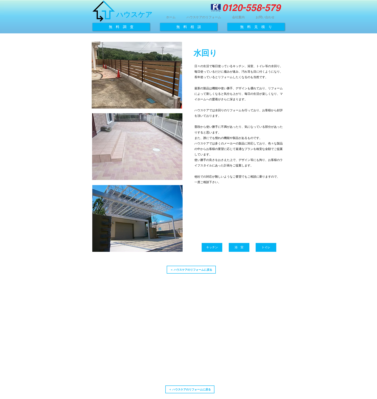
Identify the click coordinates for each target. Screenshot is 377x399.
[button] (204, 15)
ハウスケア (134, 14)
